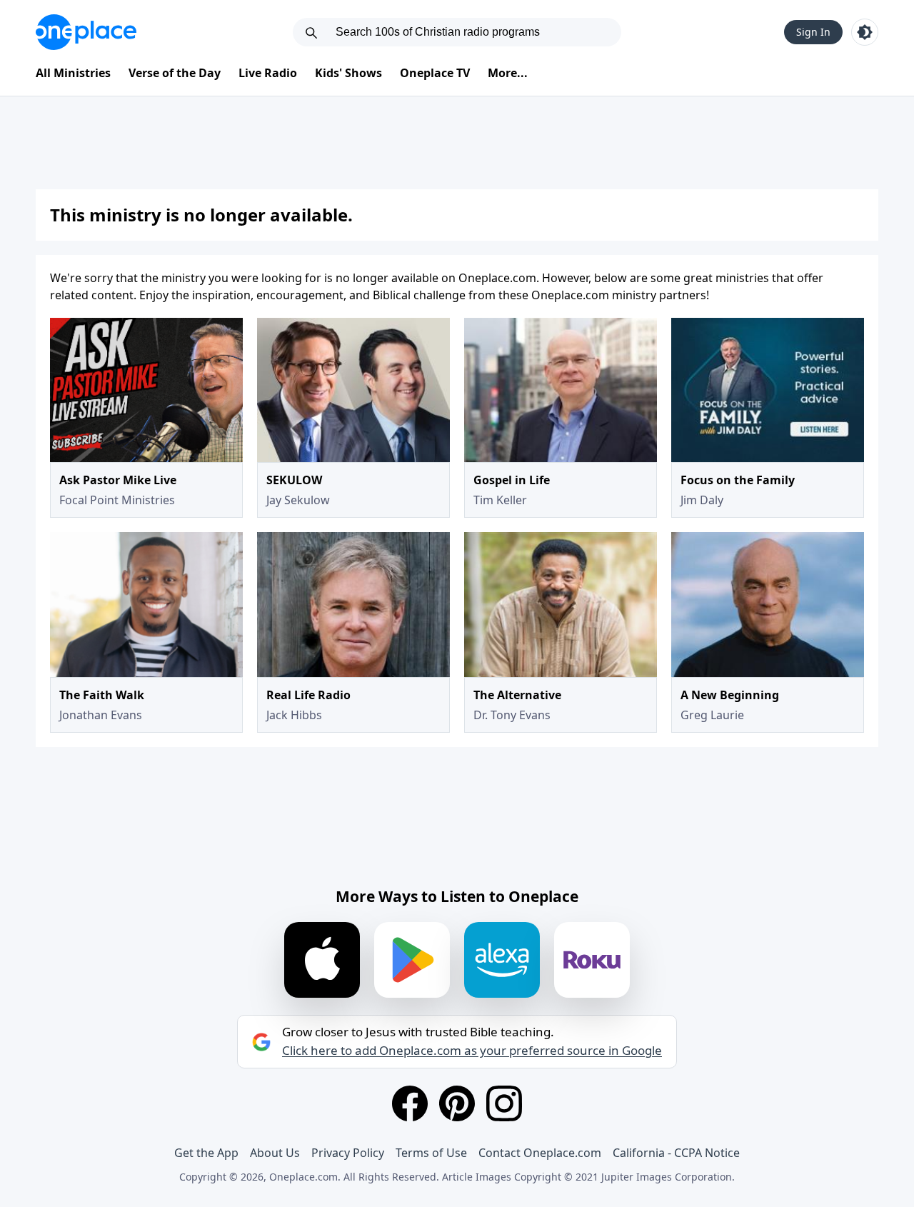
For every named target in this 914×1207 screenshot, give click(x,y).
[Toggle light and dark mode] (864, 32)
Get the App (206, 1153)
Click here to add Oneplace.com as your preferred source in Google (472, 1050)
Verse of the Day (175, 73)
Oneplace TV (435, 73)
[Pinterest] (457, 1103)
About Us (275, 1153)
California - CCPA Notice (676, 1153)
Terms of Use (431, 1153)
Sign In (813, 32)
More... (508, 73)
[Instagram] (504, 1103)
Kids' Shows (348, 73)
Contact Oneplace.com (539, 1153)
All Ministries (73, 73)
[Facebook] (410, 1103)
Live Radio (267, 73)
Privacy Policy (347, 1153)
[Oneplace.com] (86, 32)
